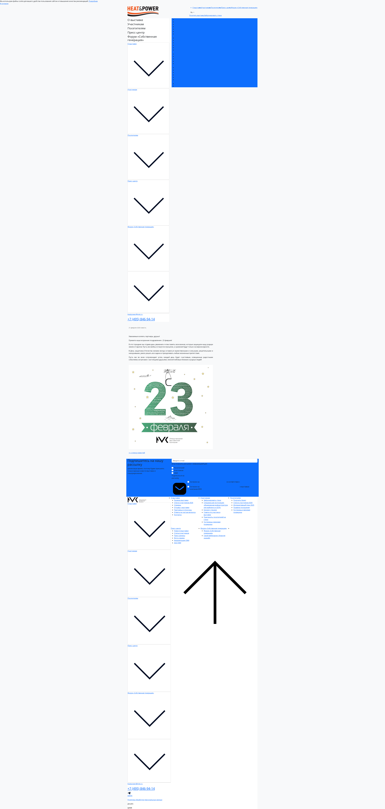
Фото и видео (180, 75)
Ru (192, 12)
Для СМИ (178, 80)
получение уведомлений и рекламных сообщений (219, 487)
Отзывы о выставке (182, 27)
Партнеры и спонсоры (183, 29)
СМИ (176, 473)
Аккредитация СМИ (182, 77)
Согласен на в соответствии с (219, 483)
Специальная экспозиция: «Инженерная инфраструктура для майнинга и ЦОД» (206, 40)
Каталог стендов (181, 43)
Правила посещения (183, 61)
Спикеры (178, 24)
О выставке (132, 44)
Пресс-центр (133, 181)
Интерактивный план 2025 (185, 59)
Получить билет (181, 54)
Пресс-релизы (180, 72)
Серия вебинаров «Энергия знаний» (189, 86)
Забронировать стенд (183, 38)
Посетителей (179, 468)
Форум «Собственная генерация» (141, 227)
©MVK (130, 796)
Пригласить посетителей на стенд (188, 47)
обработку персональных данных (213, 482)
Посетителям (133, 135)
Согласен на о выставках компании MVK (219, 488)
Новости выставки (182, 68)
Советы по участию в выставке (187, 45)
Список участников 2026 (184, 22)
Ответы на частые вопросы (185, 31)
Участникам (132, 89)
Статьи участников (182, 70)
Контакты (178, 34)
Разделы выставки (182, 19)
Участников (178, 470)
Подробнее (93, 1)
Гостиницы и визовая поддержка (188, 50)
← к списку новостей (137, 453)
